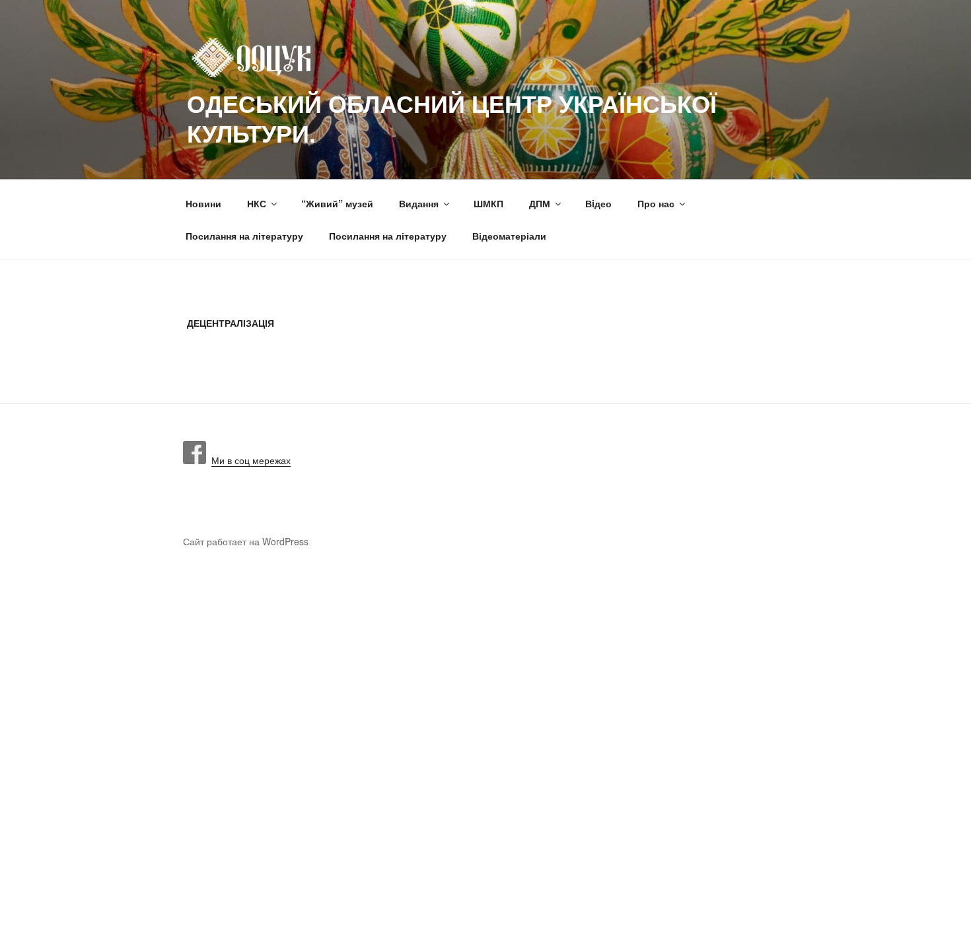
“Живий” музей (337, 203)
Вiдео (598, 203)
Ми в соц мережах (248, 460)
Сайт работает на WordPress (245, 541)
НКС (256, 203)
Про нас (655, 203)
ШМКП (488, 203)
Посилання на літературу (244, 235)
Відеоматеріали (509, 235)
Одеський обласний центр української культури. (452, 118)
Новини (203, 203)
